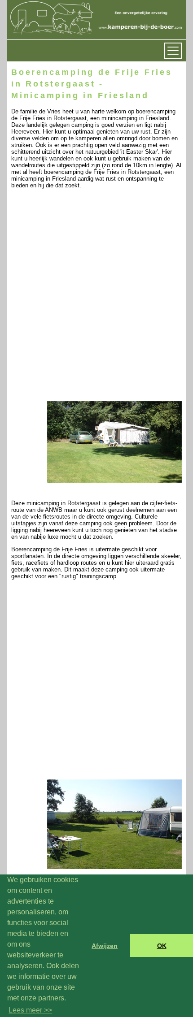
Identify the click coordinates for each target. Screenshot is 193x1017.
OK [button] (162, 945)
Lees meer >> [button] (30, 1010)
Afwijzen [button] (105, 945)
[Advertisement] (96, 303)
